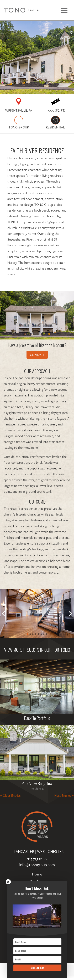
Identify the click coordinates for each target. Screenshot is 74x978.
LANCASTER (24, 851)
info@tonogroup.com (37, 864)
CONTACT (37, 354)
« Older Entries (10, 795)
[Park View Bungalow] (37, 752)
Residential (37, 788)
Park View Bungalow (37, 783)
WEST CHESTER (50, 851)
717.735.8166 (37, 859)
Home (37, 874)
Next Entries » (64, 795)
